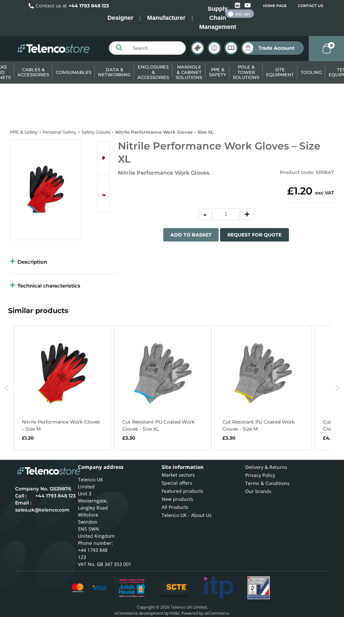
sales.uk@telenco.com (42, 510)
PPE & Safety (217, 72)
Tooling (311, 72)
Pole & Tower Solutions (246, 72)
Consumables (73, 72)
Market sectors (178, 475)
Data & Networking (114, 72)
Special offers (177, 483)
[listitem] (62, 387)
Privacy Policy (260, 475)
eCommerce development (139, 613)
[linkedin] (238, 5)
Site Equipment (280, 72)
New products (177, 499)
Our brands (258, 491)
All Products (175, 507)
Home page (275, 5)
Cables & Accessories (33, 72)
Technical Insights (214, 48)
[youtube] (248, 5)
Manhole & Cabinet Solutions (189, 72)
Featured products (182, 491)
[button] (6, 388)
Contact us (310, 5)
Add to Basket (191, 235)
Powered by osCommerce (205, 613)
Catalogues (231, 48)
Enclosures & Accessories (153, 72)
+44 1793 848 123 (89, 6)
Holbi (174, 613)
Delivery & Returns (266, 467)
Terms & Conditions (267, 483)
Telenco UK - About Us (187, 515)
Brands (197, 48)
